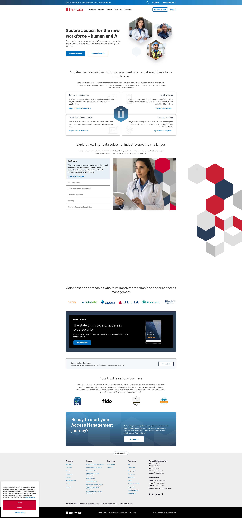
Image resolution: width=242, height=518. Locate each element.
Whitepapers (131, 474)
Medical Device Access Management (92, 474)
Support (173, 9)
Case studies (131, 467)
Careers (68, 483)
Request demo (111, 464)
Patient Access (90, 478)
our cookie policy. (30, 497)
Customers (127, 9)
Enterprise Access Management (95, 464)
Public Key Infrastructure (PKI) (110, 503)
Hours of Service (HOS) (126, 503)
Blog (129, 464)
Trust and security (71, 480)
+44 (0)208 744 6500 (160, 480)
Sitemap (101, 512)
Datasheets (131, 477)
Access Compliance (91, 481)
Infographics (131, 487)
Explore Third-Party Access (78, 131)
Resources (118, 9)
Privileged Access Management (94, 484)
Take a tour (166, 364)
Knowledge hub (132, 493)
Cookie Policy (132, 512)
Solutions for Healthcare (76, 176)
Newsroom (69, 487)
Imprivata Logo (73, 513)
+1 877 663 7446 (160, 473)
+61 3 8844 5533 (160, 485)
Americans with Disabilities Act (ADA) (89, 503)
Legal (105, 512)
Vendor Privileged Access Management (93, 488)
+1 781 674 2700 (158, 470)
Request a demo (160, 9)
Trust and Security (114, 512)
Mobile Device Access (92, 471)
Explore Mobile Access (163, 108)
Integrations (69, 474)
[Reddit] (162, 494)
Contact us (110, 467)
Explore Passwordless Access (79, 108)
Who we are (69, 464)
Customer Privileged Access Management (94, 492)
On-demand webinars (133, 483)
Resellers (68, 477)
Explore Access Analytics (162, 131)
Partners (155, 2)
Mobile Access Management (94, 467)
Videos (130, 480)
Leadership (69, 467)
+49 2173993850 (160, 483)
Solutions (92, 9)
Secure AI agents (98, 53)
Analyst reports (132, 471)
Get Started (134, 439)
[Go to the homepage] (74, 9)
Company (109, 9)
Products (101, 9)
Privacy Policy (123, 512)
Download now (82, 343)
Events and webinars (133, 490)
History (68, 471)
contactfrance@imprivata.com (163, 488)
